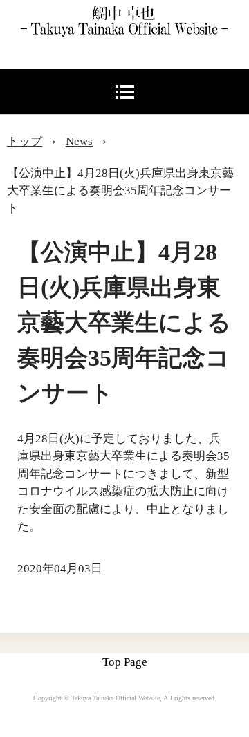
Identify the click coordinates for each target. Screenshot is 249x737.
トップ (24, 141)
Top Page (124, 662)
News (79, 141)
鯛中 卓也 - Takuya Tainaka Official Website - (131, 15)
